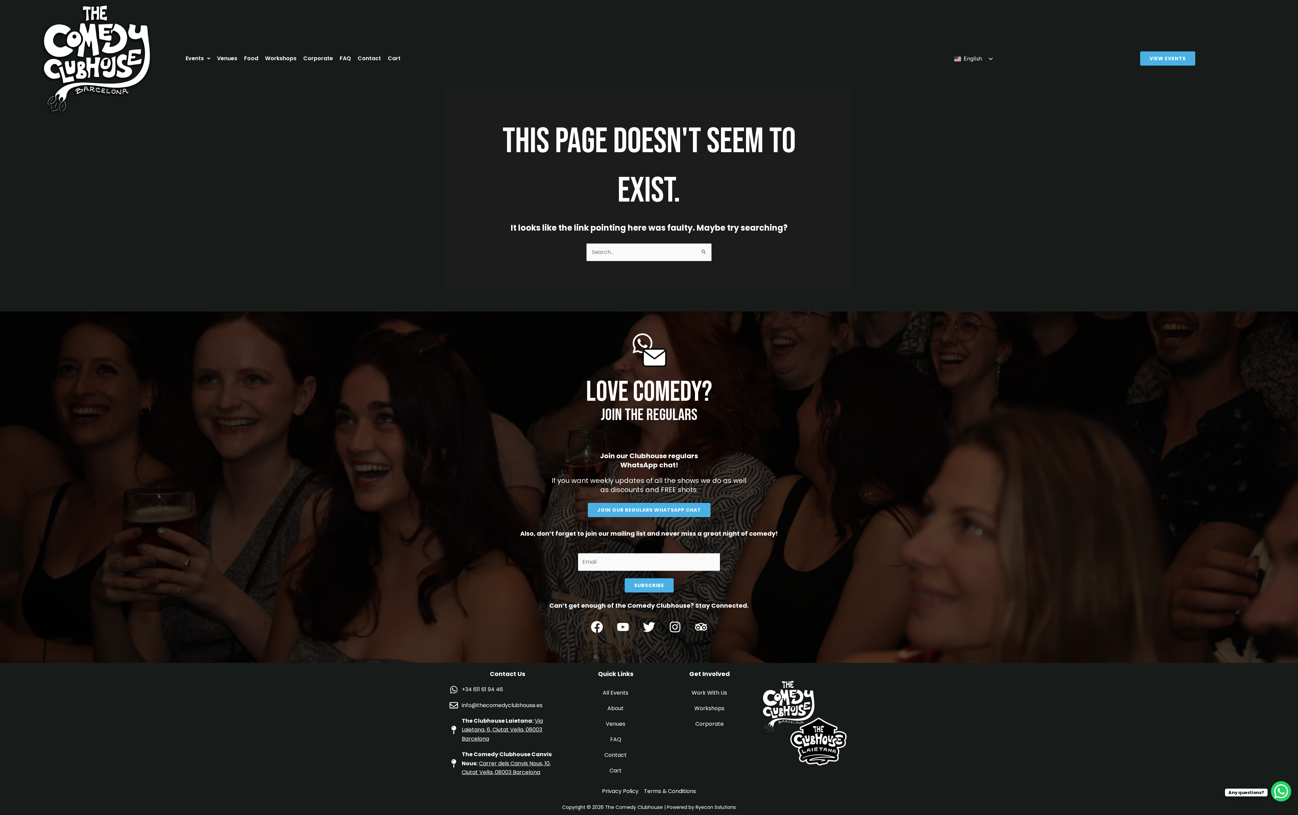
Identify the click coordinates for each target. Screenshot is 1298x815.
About (615, 708)
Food (251, 58)
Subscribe (649, 585)
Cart (394, 58)
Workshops (280, 58)
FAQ (345, 58)
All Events (615, 693)
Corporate (318, 58)
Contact (369, 58)
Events (195, 58)
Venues (227, 58)
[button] (198, 58)
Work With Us (709, 693)
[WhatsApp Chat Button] (1281, 791)
